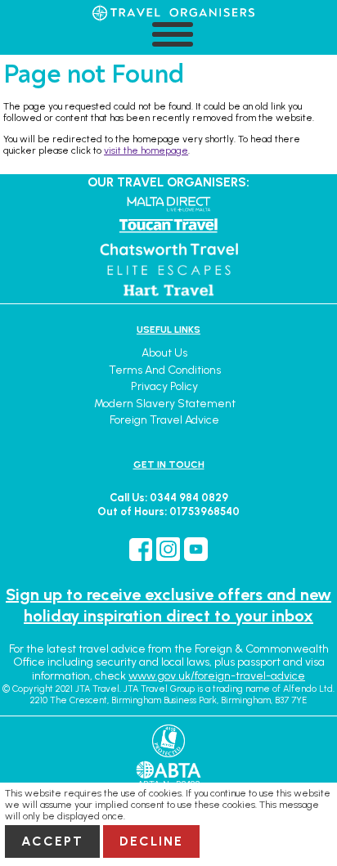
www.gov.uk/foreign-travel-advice (216, 676)
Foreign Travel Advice (164, 420)
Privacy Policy (164, 386)
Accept (52, 841)
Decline (151, 841)
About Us (164, 353)
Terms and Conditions (165, 370)
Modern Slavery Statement (165, 404)
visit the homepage (146, 150)
